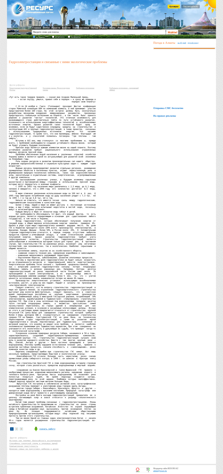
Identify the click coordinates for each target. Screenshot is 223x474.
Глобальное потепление (85, 88)
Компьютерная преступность (23, 446)
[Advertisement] (80, 49)
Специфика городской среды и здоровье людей (33, 443)
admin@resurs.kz (160, 471)
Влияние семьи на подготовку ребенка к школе (34, 449)
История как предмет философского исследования (35, 441)
